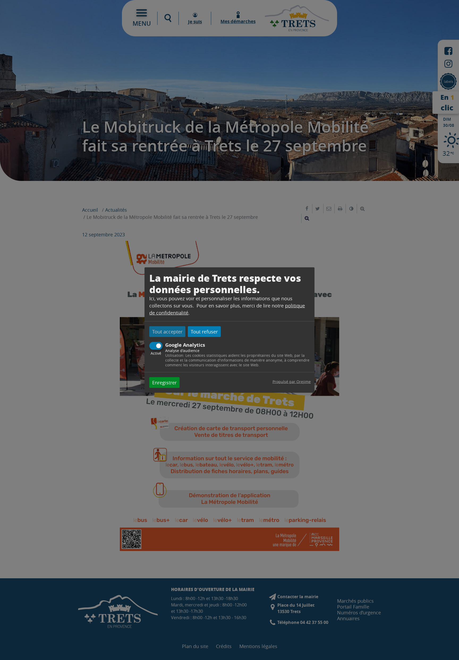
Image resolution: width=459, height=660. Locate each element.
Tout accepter (167, 331)
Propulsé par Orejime (292, 381)
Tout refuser (204, 331)
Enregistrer (164, 382)
